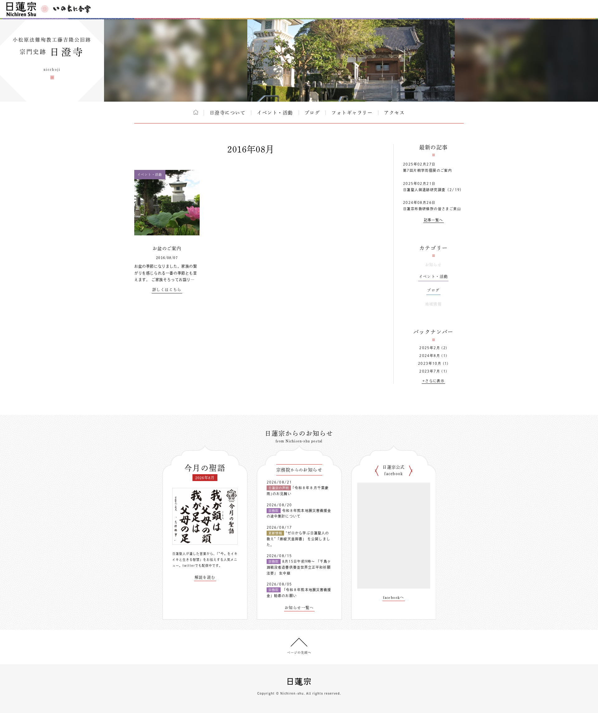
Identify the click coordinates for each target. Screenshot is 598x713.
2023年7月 (429, 371)
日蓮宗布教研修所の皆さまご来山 (432, 208)
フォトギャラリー (352, 112)
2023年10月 (429, 363)
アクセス (394, 112)
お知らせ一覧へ (299, 607)
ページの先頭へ (299, 652)
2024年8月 (429, 355)
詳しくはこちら (167, 289)
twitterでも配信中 (197, 565)
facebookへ (393, 597)
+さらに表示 (433, 381)
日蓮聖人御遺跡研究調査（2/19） (433, 189)
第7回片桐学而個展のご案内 (427, 170)
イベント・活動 (275, 112)
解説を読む (205, 577)
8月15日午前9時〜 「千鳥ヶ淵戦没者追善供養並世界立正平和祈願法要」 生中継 (299, 567)
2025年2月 (429, 347)
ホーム (195, 112)
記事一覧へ (433, 220)
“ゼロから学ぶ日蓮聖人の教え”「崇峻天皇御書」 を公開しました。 (298, 538)
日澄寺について (228, 112)
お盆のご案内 (167, 248)
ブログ (312, 112)
